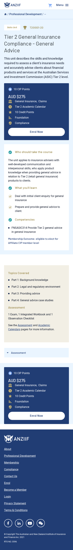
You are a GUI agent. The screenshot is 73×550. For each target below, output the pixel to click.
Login (7, 496)
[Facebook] (8, 523)
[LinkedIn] (19, 523)
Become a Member (15, 489)
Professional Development (25, 14)
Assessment (25, 325)
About (7, 449)
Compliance (11, 469)
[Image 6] (12, 5)
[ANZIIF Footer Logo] (36, 439)
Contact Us (10, 476)
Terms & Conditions (16, 510)
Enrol (7, 483)
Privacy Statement (15, 503)
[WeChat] (41, 523)
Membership (11, 462)
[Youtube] (30, 523)
